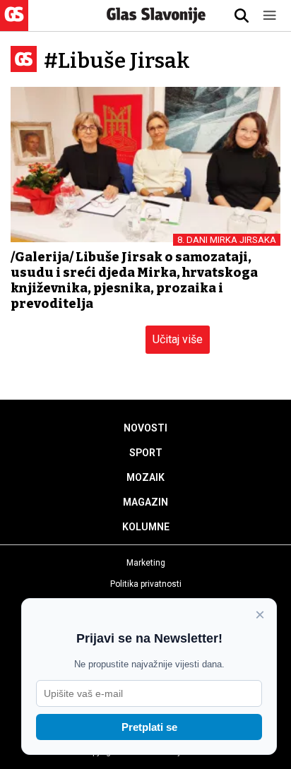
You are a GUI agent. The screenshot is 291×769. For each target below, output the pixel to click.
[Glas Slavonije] (14, 24)
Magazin (145, 502)
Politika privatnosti (146, 584)
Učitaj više (178, 339)
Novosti (145, 428)
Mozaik (145, 477)
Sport (145, 452)
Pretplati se (149, 727)
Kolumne (146, 526)
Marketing (145, 563)
